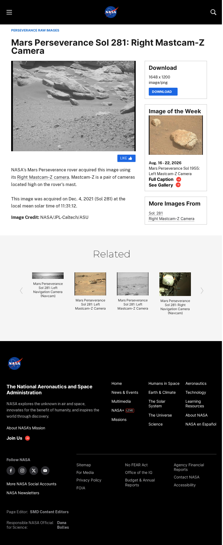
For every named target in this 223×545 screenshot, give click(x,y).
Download (163, 92)
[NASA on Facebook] (11, 470)
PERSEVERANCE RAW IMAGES (35, 30)
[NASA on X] (33, 470)
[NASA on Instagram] (22, 470)
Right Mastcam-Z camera (43, 177)
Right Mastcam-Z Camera (171, 218)
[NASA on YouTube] (45, 470)
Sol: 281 (156, 213)
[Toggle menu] (9, 12)
